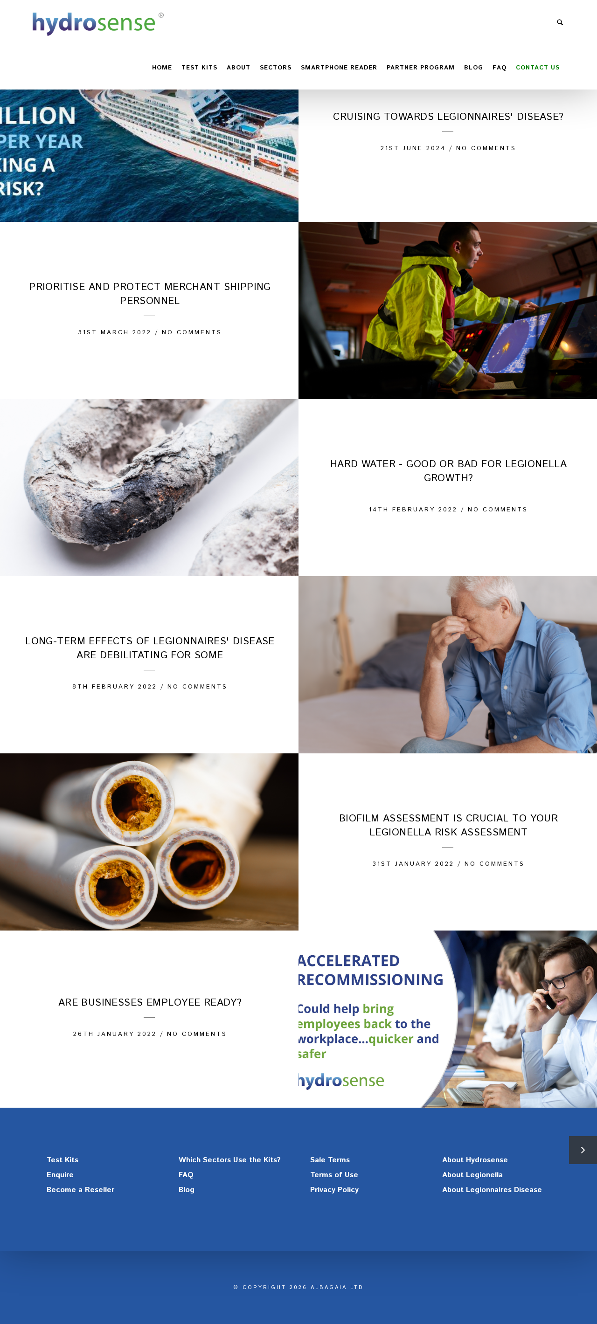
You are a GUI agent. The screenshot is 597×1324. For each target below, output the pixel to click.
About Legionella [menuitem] (472, 1175)
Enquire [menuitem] (60, 1175)
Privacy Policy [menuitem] (334, 1190)
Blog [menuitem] (473, 67)
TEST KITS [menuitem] (199, 67)
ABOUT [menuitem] (238, 67)
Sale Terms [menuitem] (330, 1160)
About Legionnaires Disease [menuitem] (492, 1190)
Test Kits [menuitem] (62, 1160)
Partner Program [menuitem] (421, 67)
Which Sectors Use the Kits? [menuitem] (230, 1160)
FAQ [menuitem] (500, 67)
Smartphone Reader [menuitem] (339, 67)
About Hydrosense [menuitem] (475, 1160)
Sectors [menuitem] (276, 67)
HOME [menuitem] (162, 67)
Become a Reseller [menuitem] (80, 1190)
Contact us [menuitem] (538, 67)
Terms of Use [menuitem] (334, 1175)
